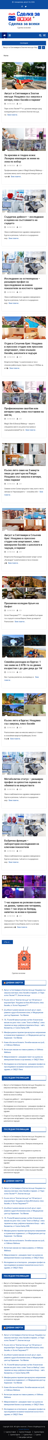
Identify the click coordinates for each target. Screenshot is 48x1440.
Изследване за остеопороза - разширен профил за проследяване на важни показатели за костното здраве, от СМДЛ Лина (24, 1066)
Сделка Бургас (15, 1435)
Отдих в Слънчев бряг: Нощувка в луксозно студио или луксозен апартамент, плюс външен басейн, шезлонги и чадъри (24, 1118)
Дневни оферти (14, 982)
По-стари (8, 942)
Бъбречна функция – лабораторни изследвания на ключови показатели (21, 844)
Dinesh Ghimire (24, 1429)
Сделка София (11, 1432)
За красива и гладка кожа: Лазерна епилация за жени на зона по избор (21, 158)
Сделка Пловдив (25, 1432)
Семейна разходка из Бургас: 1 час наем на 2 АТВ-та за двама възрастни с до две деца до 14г (23, 665)
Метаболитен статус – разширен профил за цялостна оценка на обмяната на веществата (23, 782)
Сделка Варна (39, 1432)
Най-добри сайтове (25, 1437)
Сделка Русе (27, 1435)
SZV (20, 104)
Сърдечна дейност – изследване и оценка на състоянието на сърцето (24, 220)
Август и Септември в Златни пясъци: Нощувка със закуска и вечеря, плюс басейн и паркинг (20, 47)
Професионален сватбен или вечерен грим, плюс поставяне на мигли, (24, 411)
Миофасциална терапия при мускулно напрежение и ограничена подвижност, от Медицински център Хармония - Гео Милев (25, 1035)
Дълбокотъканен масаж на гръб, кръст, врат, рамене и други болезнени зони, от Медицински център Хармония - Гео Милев (23, 1012)
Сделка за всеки (24, 23)
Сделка (38, 1435)
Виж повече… (13, 115)
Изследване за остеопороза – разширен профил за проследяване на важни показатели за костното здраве (24, 1108)
